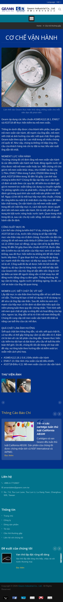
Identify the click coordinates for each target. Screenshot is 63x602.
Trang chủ (8, 516)
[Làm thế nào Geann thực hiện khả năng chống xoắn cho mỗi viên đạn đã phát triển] (31, 78)
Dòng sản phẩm (11, 524)
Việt (57, 2)
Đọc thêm (9, 455)
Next (59, 414)
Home (39, 26)
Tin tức (7, 529)
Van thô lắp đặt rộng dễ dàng (32, 554)
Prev (55, 414)
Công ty (7, 520)
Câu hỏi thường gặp (53, 26)
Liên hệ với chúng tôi (13, 537)
